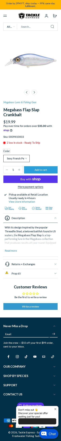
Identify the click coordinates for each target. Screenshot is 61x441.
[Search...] (52, 26)
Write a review (30, 306)
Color (6, 150)
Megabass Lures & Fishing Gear (19, 102)
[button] (5, 15)
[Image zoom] (30, 60)
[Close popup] (55, 409)
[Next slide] (34, 92)
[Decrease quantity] (7, 169)
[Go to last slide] (26, 92)
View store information (22, 201)
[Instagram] (17, 356)
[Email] (43, 356)
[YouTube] (35, 356)
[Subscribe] (53, 334)
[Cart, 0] (54, 15)
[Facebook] (8, 356)
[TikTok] (26, 356)
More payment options (30, 187)
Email (8, 333)
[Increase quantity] (19, 169)
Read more (11, 250)
